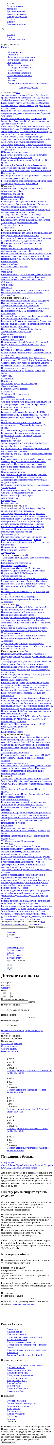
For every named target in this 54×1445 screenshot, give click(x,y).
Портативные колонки (35, 583)
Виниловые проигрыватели (15, 599)
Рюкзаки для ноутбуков (39, 661)
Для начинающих (16, 100)
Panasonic (19, 412)
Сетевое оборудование (12, 674)
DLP (17, 573)
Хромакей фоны (26, 360)
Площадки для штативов (32, 352)
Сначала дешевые (9, 1049)
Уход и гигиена (19, 877)
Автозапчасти (33, 851)
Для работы (37, 656)
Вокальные (6, 648)
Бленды (5, 201)
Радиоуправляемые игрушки (15, 807)
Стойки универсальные (12, 404)
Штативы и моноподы (12, 350)
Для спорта (28, 615)
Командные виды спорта (25, 864)
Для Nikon (27, 165)
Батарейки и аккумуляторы (35, 110)
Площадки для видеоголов (28, 435)
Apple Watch (20, 778)
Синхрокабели (8, 295)
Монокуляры (7, 531)
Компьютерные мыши (32, 700)
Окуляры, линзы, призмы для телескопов (23, 514)
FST (28, 300)
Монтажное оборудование (14, 490)
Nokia (45, 755)
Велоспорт (30, 867)
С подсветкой (14, 524)
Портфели (17, 914)
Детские (37, 539)
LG (31, 570)
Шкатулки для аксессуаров (33, 916)
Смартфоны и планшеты (20, 75)
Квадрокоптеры (9, 474)
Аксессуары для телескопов (14, 513)
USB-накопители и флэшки (14, 152)
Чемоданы (6, 914)
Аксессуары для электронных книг (25, 820)
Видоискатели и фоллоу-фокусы (17, 495)
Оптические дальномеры (13, 550)
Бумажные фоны (9, 360)
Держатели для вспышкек (27, 238)
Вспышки (6, 165)
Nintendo (42, 586)
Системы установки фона (34, 365)
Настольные (27, 524)
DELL (28, 716)
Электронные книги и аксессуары (18, 817)
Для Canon (16, 165)
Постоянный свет (9, 259)
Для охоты (37, 529)
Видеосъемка (14, 62)
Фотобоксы (6, 246)
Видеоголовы (8, 433)
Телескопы (6, 508)
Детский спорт (15, 882)
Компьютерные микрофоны (26, 706)
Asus (24, 654)
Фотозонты (6, 269)
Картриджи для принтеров (14, 726)
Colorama (23, 357)
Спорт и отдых (8, 856)
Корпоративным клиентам (20, 1406)
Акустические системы (36, 578)
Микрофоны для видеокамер (15, 454)
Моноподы (14, 352)
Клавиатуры (34, 698)
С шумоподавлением (18, 616)
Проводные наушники (16, 620)
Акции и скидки (15, 1332)
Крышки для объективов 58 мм (22, 222)
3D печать (6, 729)
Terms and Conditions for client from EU (25, 1355)
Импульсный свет (10, 253)
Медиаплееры (8, 568)
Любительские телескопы (21, 511)
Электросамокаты (42, 812)
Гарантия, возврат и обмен (20, 1370)
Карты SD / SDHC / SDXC (29, 103)
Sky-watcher (36, 508)
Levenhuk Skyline (20, 508)
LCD (22, 573)
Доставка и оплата (16, 11)
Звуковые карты (42, 690)
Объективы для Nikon (12, 191)
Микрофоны (7, 646)
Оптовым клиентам (16, 24)
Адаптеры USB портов (37, 667)
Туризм (46, 856)
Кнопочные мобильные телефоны (18, 755)
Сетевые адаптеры (24, 677)
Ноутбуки (6, 654)
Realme (46, 737)
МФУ (43, 724)
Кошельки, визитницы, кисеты (23, 911)
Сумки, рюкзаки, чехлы (12, 136)
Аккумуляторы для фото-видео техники (20, 113)
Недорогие (44, 415)
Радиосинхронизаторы (38, 290)
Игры (17, 862)
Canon (34, 118)
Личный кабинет (15, 1383)
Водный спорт (17, 867)
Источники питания (11, 110)
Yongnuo (23, 248)
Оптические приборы (18, 65)
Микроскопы (7, 537)
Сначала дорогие (9, 1046)
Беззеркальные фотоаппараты (15, 118)
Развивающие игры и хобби (15, 888)
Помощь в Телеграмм (17, 1388)
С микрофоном (27, 617)
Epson (16, 570)
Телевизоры (7, 557)
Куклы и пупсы (39, 885)
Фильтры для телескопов (37, 516)
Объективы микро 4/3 (12, 199)
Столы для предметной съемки (16, 399)
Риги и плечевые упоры (13, 466)
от (12, 993)
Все (18, 92)
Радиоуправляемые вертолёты (28, 804)
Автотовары (7, 846)
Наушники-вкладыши (12, 615)
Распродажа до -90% (17, 16)
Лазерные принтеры (30, 724)
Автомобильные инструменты (16, 854)
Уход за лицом (33, 895)
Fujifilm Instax (38, 160)
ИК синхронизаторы (11, 292)
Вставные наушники (33, 612)
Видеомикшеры (35, 490)
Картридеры (37, 105)
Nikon (42, 95)
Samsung (17, 557)
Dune (25, 568)
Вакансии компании (17, 1339)
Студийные (34, 646)
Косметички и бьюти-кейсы (26, 919)
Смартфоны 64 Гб (28, 745)
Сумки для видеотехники (13, 472)
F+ (49, 755)
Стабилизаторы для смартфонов (17, 828)
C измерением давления (39, 781)
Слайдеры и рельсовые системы (17, 492)
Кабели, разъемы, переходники (35, 711)
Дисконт (11, 22)
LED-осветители (9, 261)
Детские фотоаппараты (20, 157)
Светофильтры (8, 126)
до (12, 996)
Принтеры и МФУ (10, 724)
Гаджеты (12, 78)
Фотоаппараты (15, 52)
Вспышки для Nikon (42, 233)
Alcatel (38, 755)
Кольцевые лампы (10, 274)
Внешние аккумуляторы (13, 773)
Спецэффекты (8, 396)
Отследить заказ (15, 6)
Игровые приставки (11, 586)
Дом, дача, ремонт (10, 869)
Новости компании (16, 1334)
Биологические (8, 542)
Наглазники (19, 144)
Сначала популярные (11, 1043)
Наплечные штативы (35, 466)
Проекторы (6, 570)
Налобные (39, 524)
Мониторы (6, 716)
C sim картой (22, 784)
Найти (31, 1002)
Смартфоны (7, 737)
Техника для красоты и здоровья (22, 903)
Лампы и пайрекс (9, 264)
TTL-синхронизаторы (32, 292)
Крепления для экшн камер (36, 448)
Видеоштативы (23, 433)
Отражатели (7, 272)
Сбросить (6, 988)
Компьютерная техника (19, 73)
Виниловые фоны (43, 360)
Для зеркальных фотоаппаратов (22, 137)
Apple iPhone (19, 737)
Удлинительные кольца (32, 217)
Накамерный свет (10, 173)
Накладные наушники (12, 612)
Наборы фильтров (19, 131)
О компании (13, 1329)
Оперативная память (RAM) (35, 687)
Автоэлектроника (22, 846)
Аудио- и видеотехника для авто (21, 847)
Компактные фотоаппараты (14, 155)
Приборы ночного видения (14, 547)
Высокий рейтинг (10, 1051)
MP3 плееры (7, 825)
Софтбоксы (6, 282)
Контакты (12, 1419)
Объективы (13, 54)
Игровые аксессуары (11, 591)
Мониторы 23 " (24, 719)
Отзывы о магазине (16, 1401)
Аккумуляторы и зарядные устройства (30, 256)
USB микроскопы (25, 542)
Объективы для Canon (12, 188)
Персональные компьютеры (15, 680)
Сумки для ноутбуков (11, 664)
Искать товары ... (37, 927)
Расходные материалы (12, 181)
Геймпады (27, 591)
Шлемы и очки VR (14, 596)
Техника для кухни (27, 901)
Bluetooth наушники (33, 609)
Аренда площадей (16, 1414)
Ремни (25, 914)
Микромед (37, 537)
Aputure (38, 248)
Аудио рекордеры (9, 498)
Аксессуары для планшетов (14, 763)
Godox (34, 300)
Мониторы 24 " (40, 719)
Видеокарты (7, 690)
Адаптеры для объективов (14, 214)
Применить (7, 1030)
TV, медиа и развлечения (20, 67)
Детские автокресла (27, 880)
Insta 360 (34, 443)
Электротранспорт (10, 812)
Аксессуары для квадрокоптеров (17, 479)
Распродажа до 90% (28, 87)
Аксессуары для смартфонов (15, 752)
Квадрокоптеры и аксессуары (15, 799)
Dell (29, 654)
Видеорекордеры (9, 503)
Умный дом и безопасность (38, 906)
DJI (40, 443)
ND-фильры (42, 204)
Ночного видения (23, 529)
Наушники (6, 607)
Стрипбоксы (7, 285)
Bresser (18, 537)
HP (33, 654)
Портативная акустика (12, 583)
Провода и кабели (34, 144)
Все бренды (43, 300)
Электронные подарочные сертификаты (28, 83)
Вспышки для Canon (21, 233)
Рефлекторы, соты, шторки (14, 266)
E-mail (31, 1298)
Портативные (8, 573)
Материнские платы (11, 687)
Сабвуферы (30, 581)
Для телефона (34, 620)
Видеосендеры (8, 500)
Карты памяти (8, 103)
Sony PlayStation (29, 586)
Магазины (12, 9)
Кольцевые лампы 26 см (23, 277)
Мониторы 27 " (8, 721)
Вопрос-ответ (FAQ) (17, 1380)
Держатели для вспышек (13, 168)
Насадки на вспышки (19, 170)
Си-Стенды (24, 407)
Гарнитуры (38, 591)
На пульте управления (30, 477)
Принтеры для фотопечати (27, 175)
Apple (15, 607)
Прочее (11, 80)
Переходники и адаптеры (13, 368)
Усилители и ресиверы (12, 633)
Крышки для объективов (13, 220)
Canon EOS (33, 95)
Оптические (26, 539)
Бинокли (5, 526)
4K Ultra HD (15, 446)
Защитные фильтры (25, 204)
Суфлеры (48, 490)
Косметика (15, 893)
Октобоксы (6, 287)
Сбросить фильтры (34, 1030)
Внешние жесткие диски (13, 708)
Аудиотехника (15, 70)
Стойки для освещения (31, 402)
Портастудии (25, 643)
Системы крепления (11, 363)
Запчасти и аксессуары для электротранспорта (24, 815)
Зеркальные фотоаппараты (14, 95)
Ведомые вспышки (29, 235)
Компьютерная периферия (14, 698)
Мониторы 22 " (8, 719)
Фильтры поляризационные (33, 129)
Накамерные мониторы (12, 370)
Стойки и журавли (10, 402)
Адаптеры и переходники (13, 337)
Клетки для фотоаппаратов (37, 147)
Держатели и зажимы (11, 469)
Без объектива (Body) (19, 121)
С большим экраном (40, 742)
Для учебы (25, 656)
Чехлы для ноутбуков (33, 664)
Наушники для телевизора (14, 565)
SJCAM (26, 443)
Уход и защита (8, 149)
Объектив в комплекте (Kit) (22, 97)
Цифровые (14, 539)
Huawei (24, 747)
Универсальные (38, 201)
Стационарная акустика (13, 578)
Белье (23, 908)
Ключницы (35, 914)
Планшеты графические (38, 708)
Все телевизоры (43, 557)
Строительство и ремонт (31, 869)
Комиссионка (13, 1386)
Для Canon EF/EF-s (32, 188)
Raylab (22, 300)
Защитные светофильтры (28, 126)
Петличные (46, 646)
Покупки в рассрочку (17, 1373)
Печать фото (7, 175)
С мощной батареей (19, 742)
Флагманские (44, 745)
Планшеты (6, 747)
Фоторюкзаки (32, 136)
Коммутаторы (8, 677)
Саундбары (41, 581)
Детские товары (9, 875)
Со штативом (26, 274)
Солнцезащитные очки (38, 908)
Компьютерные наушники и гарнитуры (32, 622)
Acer (21, 570)
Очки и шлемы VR (10, 711)
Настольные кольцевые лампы (29, 279)
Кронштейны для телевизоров (16, 563)
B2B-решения (13, 1408)
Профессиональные (35, 100)
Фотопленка (32, 183)
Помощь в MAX (15, 1391)
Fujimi (31, 248)
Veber (29, 526)
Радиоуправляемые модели (14, 802)
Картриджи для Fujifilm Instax (37, 181)
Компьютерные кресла (12, 732)
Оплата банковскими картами (21, 1403)
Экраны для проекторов (13, 576)
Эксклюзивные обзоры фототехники (25, 1337)
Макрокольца (34, 214)
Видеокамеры (8, 412)
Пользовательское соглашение (22, 1342)
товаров (5, 1033)
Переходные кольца (10, 217)
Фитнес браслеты (9, 789)
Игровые (47, 656)
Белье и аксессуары (10, 908)
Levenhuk (15, 526)
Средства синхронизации (13, 290)
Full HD (41, 412)
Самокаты (38, 859)
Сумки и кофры (9, 334)
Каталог (5, 47)
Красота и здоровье (10, 890)
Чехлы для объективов (12, 225)
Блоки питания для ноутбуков (15, 669)
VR (2, 596)
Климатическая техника (13, 906)
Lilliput (38, 370)
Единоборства (27, 862)
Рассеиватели (39, 165)
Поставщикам (14, 1411)
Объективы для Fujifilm (12, 196)
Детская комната (31, 882)
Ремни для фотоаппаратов (31, 142)
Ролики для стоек (9, 407)
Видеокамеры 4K (29, 415)
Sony (39, 118)
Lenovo (38, 654)
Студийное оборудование (20, 60)
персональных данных (23, 1304)
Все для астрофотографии (29, 521)
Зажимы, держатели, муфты (35, 363)
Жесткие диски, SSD (24, 690)
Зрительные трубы (10, 534)
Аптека (24, 890)
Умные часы (7, 778)
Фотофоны (6, 357)
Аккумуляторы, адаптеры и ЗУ (16, 251)
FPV (31, 474)
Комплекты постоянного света (34, 259)
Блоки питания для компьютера (16, 693)
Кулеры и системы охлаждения (32, 685)
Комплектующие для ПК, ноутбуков (19, 682)
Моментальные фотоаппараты (16, 160)
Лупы (4, 524)
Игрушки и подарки (21, 885)
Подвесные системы (11, 365)
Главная (11, 932)
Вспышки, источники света (21, 57)
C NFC (11, 784)
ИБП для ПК (46, 706)
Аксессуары (7, 144)
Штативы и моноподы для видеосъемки (20, 430)
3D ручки (16, 729)
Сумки (42, 911)
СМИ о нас (12, 1416)
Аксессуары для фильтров (23, 134)
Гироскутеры (26, 812)
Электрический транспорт (29, 856)
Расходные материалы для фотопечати (26, 176)
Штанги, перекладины (36, 404)
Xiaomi (25, 557)
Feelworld (29, 370)
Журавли (47, 402)
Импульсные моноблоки (31, 253)
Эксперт (11, 19)
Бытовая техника (9, 901)
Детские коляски (25, 875)
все (7, 1162)
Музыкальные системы (12, 581)
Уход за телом (19, 895)
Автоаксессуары (18, 851)
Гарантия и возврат (16, 14)
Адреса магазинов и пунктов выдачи (25, 1365)
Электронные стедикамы (25, 485)
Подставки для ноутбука (13, 667)
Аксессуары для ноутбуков (14, 661)
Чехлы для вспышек (31, 243)
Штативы (28, 350)
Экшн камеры (8, 443)
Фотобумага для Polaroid (13, 183)
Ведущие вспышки (10, 235)
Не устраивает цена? (17, 1378)
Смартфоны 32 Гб (10, 745)
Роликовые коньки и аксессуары (17, 859)
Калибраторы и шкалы (12, 339)
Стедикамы (6, 485)
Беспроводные (16, 609)
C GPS (4, 784)
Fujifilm (39, 155)
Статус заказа (13, 937)
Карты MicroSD (23, 105)
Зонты (4, 911)
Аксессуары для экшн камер (15, 451)
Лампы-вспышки (34, 303)
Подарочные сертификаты (20, 1375)
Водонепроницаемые (11, 448)
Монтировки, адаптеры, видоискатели (20, 518)
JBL (28, 607)
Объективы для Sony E (12, 194)
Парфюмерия (27, 893)
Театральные (7, 529)
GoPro (18, 443)
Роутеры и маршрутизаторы (37, 674)
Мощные (5, 659)
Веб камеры (17, 703)
